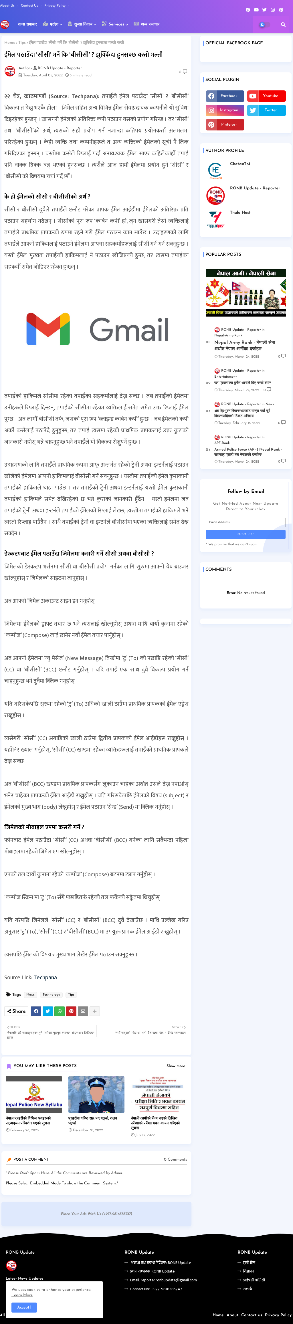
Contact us (30, 5)
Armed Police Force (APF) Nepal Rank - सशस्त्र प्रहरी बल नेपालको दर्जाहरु (248, 452)
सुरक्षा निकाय (82, 24)
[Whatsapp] (59, 1011)
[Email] (83, 1011)
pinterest (229, 124)
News (30, 994)
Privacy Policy (55, 5)
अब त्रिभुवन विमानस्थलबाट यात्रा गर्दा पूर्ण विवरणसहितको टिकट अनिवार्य (242, 413)
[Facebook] (36, 1011)
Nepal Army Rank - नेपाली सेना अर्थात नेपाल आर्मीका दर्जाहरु (244, 345)
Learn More (22, 1295)
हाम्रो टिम (249, 1262)
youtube (270, 96)
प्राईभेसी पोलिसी (254, 1280)
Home (9, 43)
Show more (176, 1066)
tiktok (266, 124)
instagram (229, 110)
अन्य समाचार (149, 24)
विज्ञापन (248, 1271)
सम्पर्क (247, 1289)
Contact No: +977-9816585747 (156, 1289)
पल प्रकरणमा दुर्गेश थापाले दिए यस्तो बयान (242, 383)
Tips (22, 43)
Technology (51, 994)
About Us (8, 5)
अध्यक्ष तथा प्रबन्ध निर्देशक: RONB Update (160, 1262)
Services (115, 24)
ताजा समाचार (27, 24)
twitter (271, 110)
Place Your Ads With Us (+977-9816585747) (96, 1214)
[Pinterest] (71, 1011)
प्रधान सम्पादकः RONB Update (152, 1271)
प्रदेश (53, 24)
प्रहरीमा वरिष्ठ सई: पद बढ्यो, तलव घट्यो (92, 1120)
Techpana (45, 977)
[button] (283, 24)
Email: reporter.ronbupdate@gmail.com (163, 1280)
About (232, 1315)
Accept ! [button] (24, 1307)
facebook (229, 96)
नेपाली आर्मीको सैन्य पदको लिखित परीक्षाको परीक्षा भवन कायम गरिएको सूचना (155, 1123)
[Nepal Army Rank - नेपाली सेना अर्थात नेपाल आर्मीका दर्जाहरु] (246, 292)
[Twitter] (48, 1011)
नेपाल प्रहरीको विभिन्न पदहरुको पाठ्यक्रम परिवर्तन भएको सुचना (28, 1120)
